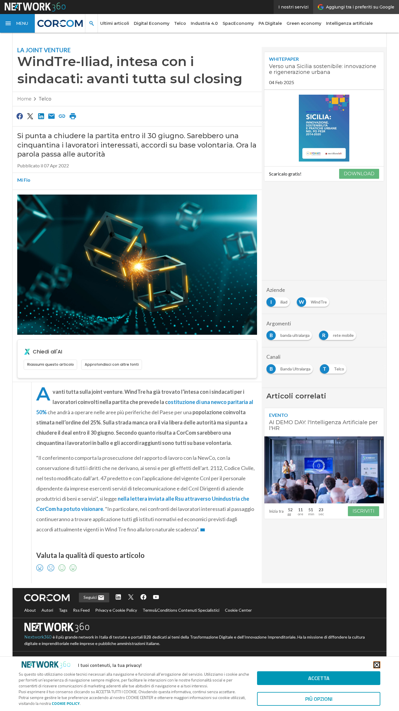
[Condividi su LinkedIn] (41, 116)
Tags (63, 610)
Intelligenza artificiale (349, 23)
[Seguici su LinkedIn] (118, 597)
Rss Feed (81, 610)
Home (24, 99)
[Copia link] (62, 116)
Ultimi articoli (114, 23)
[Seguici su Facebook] (143, 597)
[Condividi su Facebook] (19, 116)
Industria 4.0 (204, 23)
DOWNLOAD (359, 173)
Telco (180, 23)
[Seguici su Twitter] (130, 597)
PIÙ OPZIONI (318, 699)
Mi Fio (23, 180)
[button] (17, 23)
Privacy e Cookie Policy (116, 610)
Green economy (304, 23)
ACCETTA (318, 678)
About (30, 610)
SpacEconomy (238, 23)
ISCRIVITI (363, 511)
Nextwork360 (38, 637)
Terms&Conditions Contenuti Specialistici (181, 610)
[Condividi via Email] (51, 116)
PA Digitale (270, 23)
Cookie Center (238, 610)
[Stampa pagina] (72, 116)
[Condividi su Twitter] (30, 116)
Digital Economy (151, 23)
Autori (47, 610)
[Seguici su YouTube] (155, 597)
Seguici (91, 597)
